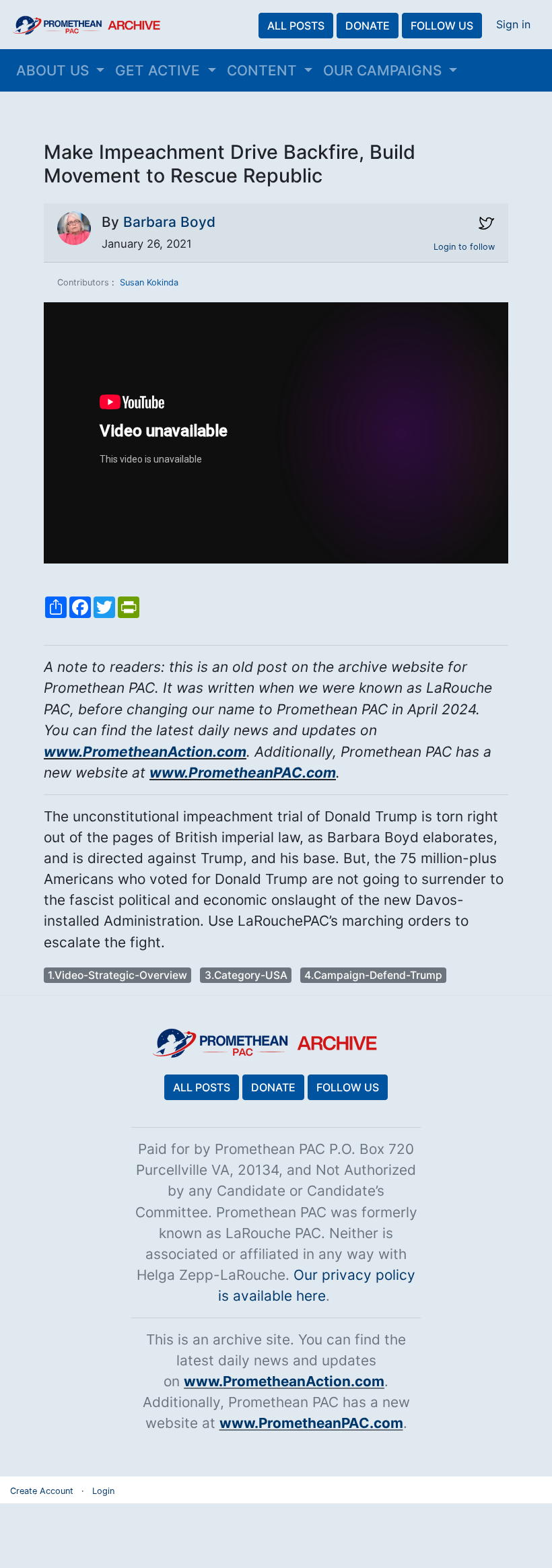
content (264, 70)
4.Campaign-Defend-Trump (373, 975)
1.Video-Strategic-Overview (117, 975)
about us (54, 70)
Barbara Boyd (169, 221)
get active (159, 70)
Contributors (83, 282)
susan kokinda (149, 282)
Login (103, 1491)
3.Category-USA (246, 975)
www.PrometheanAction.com (145, 751)
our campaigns (384, 70)
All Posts (295, 25)
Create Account (41, 1491)
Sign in (513, 24)
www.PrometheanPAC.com (242, 772)
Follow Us (442, 25)
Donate (367, 25)
